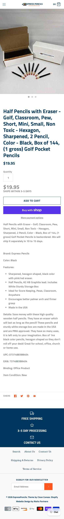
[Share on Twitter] (22, 396)
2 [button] (32, 97)
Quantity (7, 171)
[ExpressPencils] (32, 4)
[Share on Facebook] (15, 396)
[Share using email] (34, 396)
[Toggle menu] (4, 4)
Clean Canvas (44, 497)
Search (17, 451)
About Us (29, 451)
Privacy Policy (45, 460)
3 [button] (35, 97)
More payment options (32, 217)
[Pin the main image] (28, 396)
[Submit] (48, 486)
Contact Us (45, 451)
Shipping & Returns (22, 460)
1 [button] (28, 97)
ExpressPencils (20, 497)
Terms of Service (32, 469)
